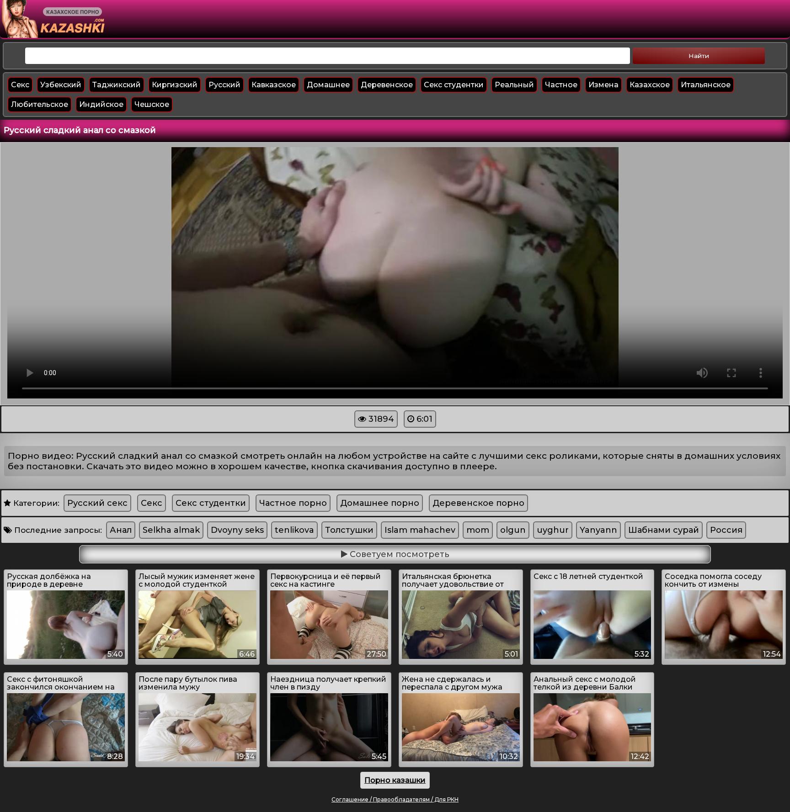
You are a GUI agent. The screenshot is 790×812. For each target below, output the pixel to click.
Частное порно (293, 503)
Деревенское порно (478, 503)
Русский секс (97, 503)
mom (477, 530)
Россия (726, 530)
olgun (513, 530)
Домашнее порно (379, 503)
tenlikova (294, 530)
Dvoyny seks (237, 530)
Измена (603, 84)
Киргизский (175, 84)
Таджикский (116, 84)
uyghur (553, 530)
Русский (224, 84)
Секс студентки (454, 84)
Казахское (650, 84)
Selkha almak (171, 530)
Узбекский (60, 84)
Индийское (101, 104)
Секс (20, 84)
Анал (121, 530)
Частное (561, 84)
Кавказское (273, 84)
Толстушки (349, 530)
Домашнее (328, 84)
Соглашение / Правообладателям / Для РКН (395, 799)
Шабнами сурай (663, 530)
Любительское (39, 104)
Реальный (514, 84)
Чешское (151, 104)
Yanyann (598, 530)
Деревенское (387, 84)
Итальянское (706, 84)
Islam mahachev (419, 530)
